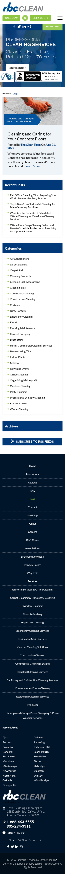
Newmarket (9, 770)
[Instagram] (29, 27)
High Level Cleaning (32, 622)
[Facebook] (14, 27)
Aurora (6, 742)
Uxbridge (39, 765)
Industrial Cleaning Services (32, 671)
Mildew (14, 362)
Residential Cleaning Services (32, 696)
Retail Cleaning (18, 403)
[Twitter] (19, 27)
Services (32, 581)
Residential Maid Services (32, 638)
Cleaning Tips (18, 287)
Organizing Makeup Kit (23, 380)
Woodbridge (41, 780)
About (32, 523)
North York (9, 775)
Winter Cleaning (19, 409)
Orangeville (9, 785)
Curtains (15, 304)
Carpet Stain (17, 270)
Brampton (8, 746)
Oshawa (38, 737)
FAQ (32, 490)
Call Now (11, 18)
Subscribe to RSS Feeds (35, 441)
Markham (8, 761)
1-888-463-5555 (20, 821)
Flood (13, 322)
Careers (32, 531)
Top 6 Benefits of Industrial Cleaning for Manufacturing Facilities (33, 205)
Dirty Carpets (18, 310)
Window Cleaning (32, 605)
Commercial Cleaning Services (32, 663)
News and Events (20, 368)
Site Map (32, 515)
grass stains (16, 339)
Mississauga (9, 765)
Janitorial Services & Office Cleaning (32, 589)
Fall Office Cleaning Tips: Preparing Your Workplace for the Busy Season (33, 197)
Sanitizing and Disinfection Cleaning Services (32, 680)
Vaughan (39, 770)
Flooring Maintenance (22, 328)
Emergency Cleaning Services (32, 630)
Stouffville (40, 756)
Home (5, 93)
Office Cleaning (19, 374)
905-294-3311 (19, 826)
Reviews (32, 482)
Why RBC (32, 572)
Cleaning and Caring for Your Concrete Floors (29, 136)
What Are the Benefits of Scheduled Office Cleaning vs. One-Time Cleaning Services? (32, 216)
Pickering (39, 742)
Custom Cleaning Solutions (32, 647)
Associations (32, 548)
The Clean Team (30, 144)
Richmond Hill (42, 746)
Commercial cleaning (22, 293)
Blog (32, 498)
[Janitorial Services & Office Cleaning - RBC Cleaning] (22, 11)
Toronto (38, 761)
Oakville (7, 780)
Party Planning (18, 391)
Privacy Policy (32, 564)
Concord (7, 751)
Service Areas (10, 727)
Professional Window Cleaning (27, 397)
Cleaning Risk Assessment (25, 281)
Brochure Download (32, 556)
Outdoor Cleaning (20, 386)
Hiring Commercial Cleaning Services (31, 345)
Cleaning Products (20, 276)
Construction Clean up (32, 655)
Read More (32, 166)
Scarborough (41, 751)
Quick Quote (17, 68)
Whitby (38, 775)
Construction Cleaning (23, 299)
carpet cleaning (19, 264)
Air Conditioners (19, 258)
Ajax (5, 737)
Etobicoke (8, 756)
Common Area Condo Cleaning (32, 688)
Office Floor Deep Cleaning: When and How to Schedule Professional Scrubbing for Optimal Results (33, 228)
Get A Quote (40, 18)
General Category (20, 333)
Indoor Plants (17, 357)
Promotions (32, 474)
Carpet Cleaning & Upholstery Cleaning (32, 597)
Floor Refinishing (32, 614)
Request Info (52, 26)
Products (32, 704)
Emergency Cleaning (21, 316)
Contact (32, 507)
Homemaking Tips (20, 351)
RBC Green (32, 540)
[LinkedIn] (24, 27)
